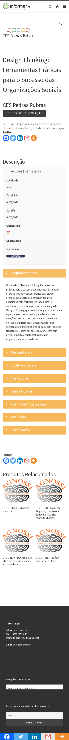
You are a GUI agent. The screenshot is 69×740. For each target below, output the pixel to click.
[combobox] (34, 686)
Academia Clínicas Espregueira (44, 124)
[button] (60, 23)
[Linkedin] (20, 138)
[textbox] (34, 688)
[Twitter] (13, 138)
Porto (28, 128)
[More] (34, 138)
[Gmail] (27, 460)
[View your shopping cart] (57, 6)
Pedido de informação (24, 113)
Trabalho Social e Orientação (48, 128)
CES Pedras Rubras (13, 128)
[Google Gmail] (27, 138)
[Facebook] (6, 138)
